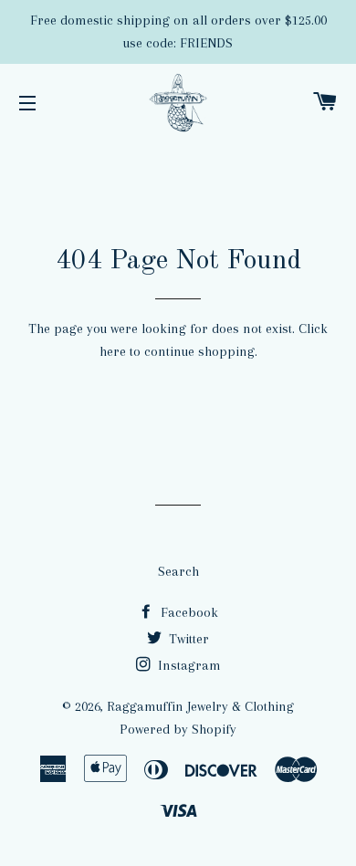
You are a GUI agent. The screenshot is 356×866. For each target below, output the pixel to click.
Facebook (187, 612)
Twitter (187, 639)
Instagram (187, 665)
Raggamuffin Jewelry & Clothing (200, 706)
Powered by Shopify (178, 729)
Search (178, 571)
